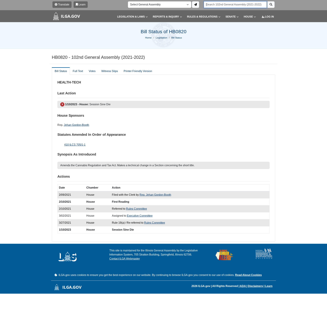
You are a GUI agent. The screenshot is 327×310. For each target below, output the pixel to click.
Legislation (161, 37)
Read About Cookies (248, 275)
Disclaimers (255, 286)
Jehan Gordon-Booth (76, 124)
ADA (243, 286)
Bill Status (61, 71)
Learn (268, 286)
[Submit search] (271, 4)
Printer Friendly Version (138, 71)
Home (148, 37)
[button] (130, 16)
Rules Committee (136, 208)
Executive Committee (140, 215)
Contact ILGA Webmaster (124, 258)
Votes (92, 71)
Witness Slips (109, 71)
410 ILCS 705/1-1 (74, 144)
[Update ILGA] (195, 4)
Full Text (78, 71)
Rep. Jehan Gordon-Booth (155, 194)
